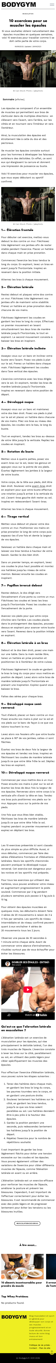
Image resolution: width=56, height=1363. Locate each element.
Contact (33, 1348)
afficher (20, 99)
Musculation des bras (27, 1223)
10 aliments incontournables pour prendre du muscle (21, 1284)
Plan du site (44, 1348)
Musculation (28, 13)
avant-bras (38, 486)
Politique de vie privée (39, 1345)
